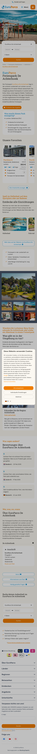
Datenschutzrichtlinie (9, 381)
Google (6, 375)
